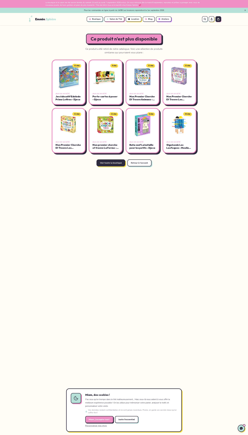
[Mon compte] (211, 19)
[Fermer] (245, 10)
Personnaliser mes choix (96, 426)
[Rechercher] (205, 19)
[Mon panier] (218, 19)
